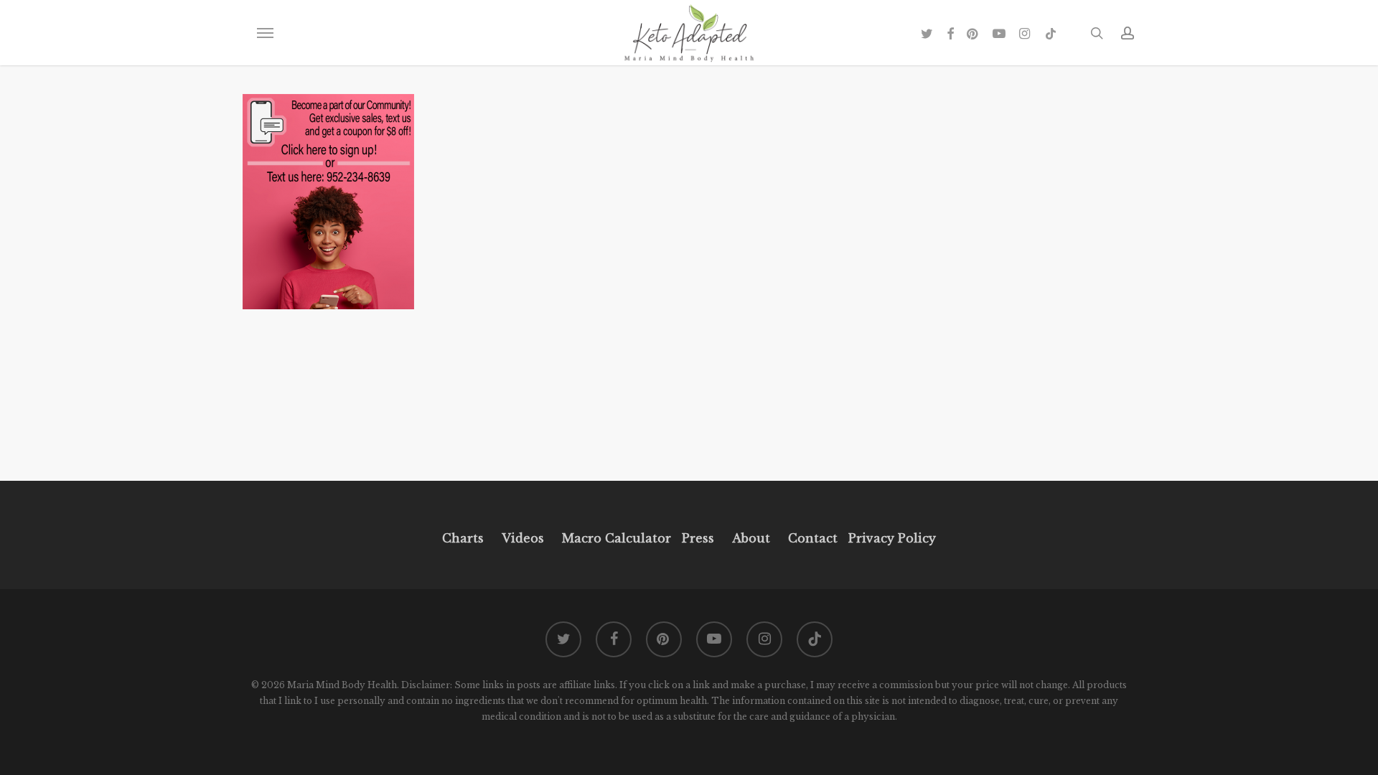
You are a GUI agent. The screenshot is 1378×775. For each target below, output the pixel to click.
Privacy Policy (890, 538)
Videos (523, 538)
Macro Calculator (616, 538)
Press (698, 538)
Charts (463, 538)
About (751, 538)
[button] (264, 33)
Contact (813, 538)
